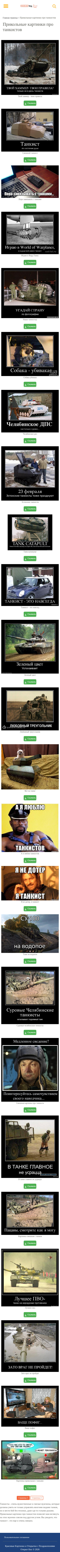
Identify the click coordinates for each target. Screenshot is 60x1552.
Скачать (32, 103)
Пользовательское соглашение (16, 1537)
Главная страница (10, 18)
